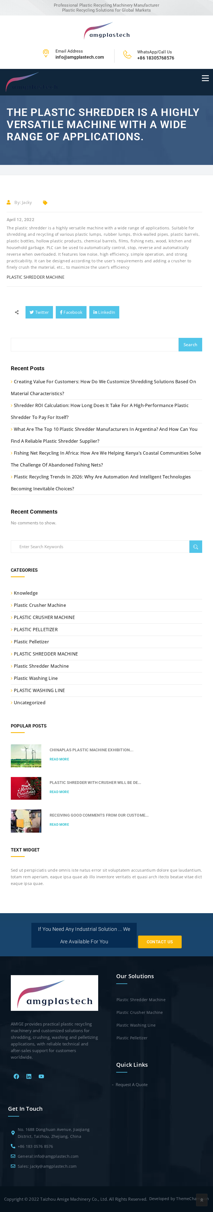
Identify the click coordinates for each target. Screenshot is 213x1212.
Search (190, 344)
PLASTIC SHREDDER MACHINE (35, 277)
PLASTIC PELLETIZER (36, 629)
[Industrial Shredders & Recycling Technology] (106, 30)
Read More (59, 759)
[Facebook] (16, 1076)
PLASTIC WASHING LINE (39, 690)
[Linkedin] (28, 1076)
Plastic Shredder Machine (41, 666)
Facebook (72, 312)
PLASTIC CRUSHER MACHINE (44, 617)
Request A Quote (132, 1084)
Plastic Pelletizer (31, 642)
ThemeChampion (192, 1198)
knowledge (26, 593)
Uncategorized (29, 703)
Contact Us (160, 941)
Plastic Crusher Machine (40, 605)
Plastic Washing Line (36, 678)
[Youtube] (41, 1076)
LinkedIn (106, 312)
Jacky (27, 202)
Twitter (41, 312)
